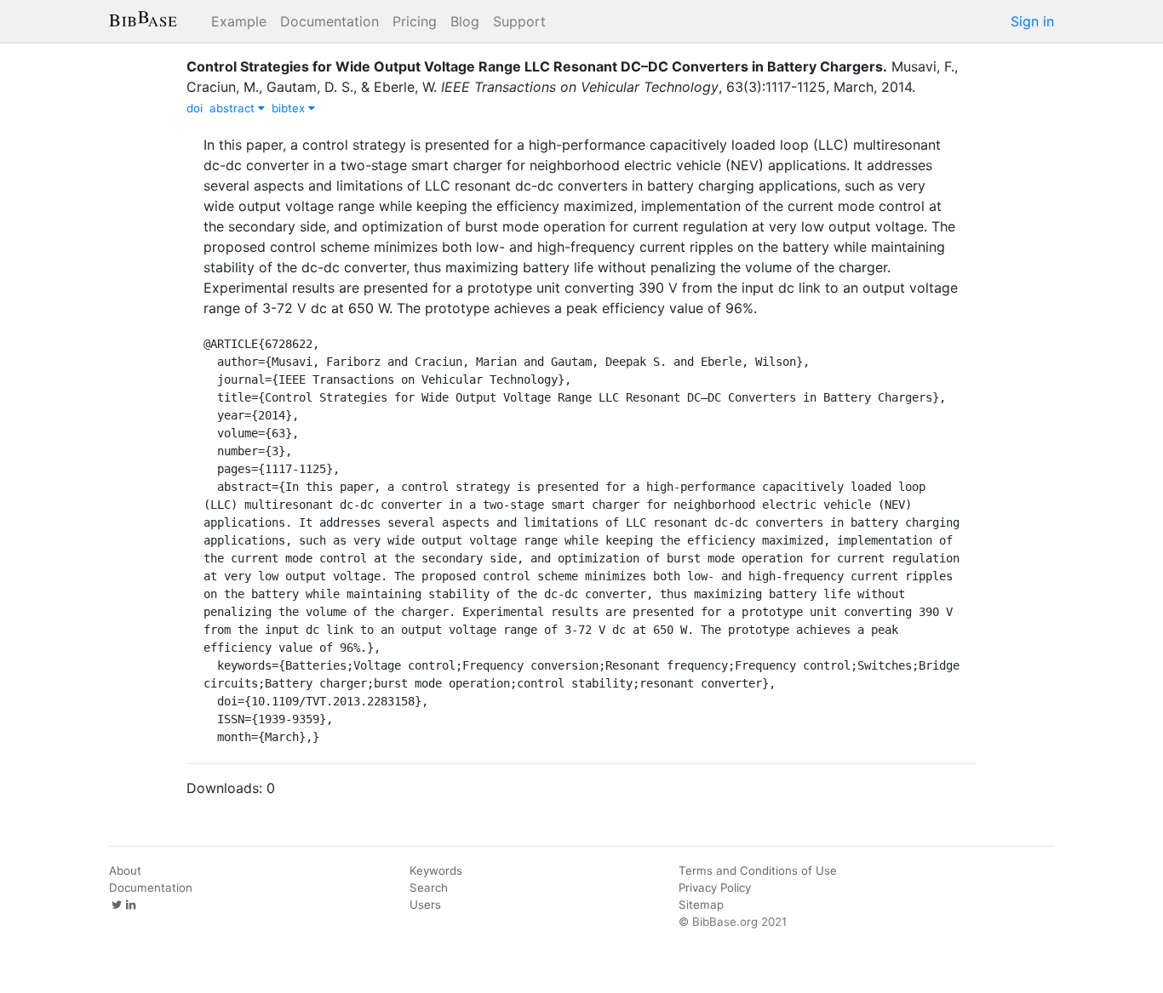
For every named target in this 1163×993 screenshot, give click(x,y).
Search (429, 887)
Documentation (329, 21)
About (125, 870)
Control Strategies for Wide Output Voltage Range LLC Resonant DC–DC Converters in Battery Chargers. (536, 66)
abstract (233, 108)
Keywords (436, 870)
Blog (464, 21)
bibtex (290, 108)
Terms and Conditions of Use (758, 870)
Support (519, 21)
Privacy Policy (715, 887)
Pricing (414, 21)
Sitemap (701, 904)
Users (425, 904)
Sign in (1032, 21)
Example (238, 21)
